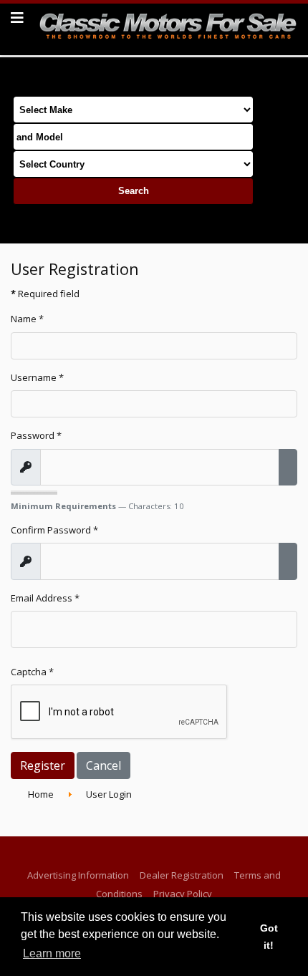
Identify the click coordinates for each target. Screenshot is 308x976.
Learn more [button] (52, 953)
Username (37, 377)
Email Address (45, 597)
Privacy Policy (182, 893)
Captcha (32, 671)
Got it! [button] (269, 936)
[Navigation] (17, 18)
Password (36, 435)
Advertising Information (78, 875)
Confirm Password (54, 529)
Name (27, 318)
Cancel (103, 765)
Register (42, 765)
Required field (45, 293)
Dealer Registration (181, 875)
